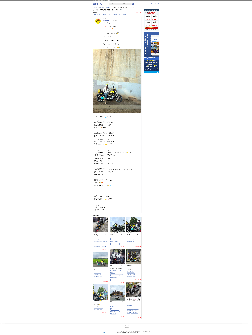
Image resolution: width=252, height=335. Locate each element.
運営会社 (118, 331)
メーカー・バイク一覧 (155, 3)
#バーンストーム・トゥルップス (116, 275)
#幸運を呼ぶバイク (97, 14)
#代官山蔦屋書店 (114, 270)
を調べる (151, 27)
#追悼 (128, 315)
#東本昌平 (103, 246)
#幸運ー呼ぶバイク (130, 271)
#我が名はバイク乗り (118, 14)
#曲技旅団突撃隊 (97, 246)
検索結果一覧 (108, 7)
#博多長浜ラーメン (130, 305)
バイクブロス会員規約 (130, 331)
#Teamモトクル (113, 313)
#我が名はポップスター (107, 14)
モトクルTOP (102, 7)
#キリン (119, 270)
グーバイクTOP (96, 7)
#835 (125, 14)
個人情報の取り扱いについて (146, 331)
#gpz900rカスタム (135, 312)
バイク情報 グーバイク (126, 327)
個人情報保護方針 (137, 331)
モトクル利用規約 (123, 331)
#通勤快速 (105, 241)
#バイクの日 (96, 239)
